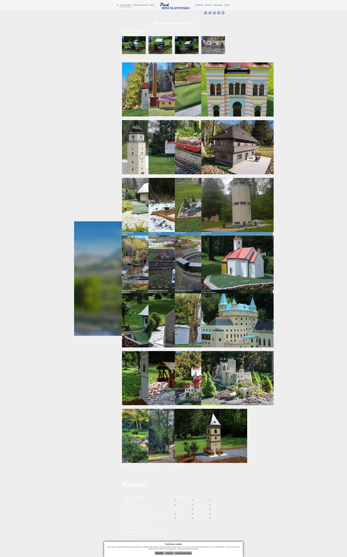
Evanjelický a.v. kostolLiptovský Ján (154, 234)
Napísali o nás (199, 5)
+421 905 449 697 (130, 528)
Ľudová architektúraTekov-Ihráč (128, 349)
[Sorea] (216, 500)
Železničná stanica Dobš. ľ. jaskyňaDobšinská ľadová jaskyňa (185, 176)
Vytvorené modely (125, 5)
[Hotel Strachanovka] (182, 514)
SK (205, 13)
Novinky (152, 5)
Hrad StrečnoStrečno (205, 407)
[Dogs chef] (199, 518)
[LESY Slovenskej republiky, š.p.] (182, 505)
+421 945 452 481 (130, 541)
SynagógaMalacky (204, 118)
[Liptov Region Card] (199, 514)
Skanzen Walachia (180, 233)
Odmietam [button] (169, 553)
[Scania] (182, 518)
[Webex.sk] (216, 505)
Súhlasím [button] (159, 553)
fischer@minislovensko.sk (133, 526)
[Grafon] (216, 514)
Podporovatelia (217, 5)
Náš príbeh (208, 5)
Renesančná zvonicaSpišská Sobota (128, 407)
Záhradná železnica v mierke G (184, 290)
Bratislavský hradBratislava (153, 176)
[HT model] (216, 509)
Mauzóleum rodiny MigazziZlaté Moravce (156, 349)
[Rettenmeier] (199, 500)
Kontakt (226, 5)
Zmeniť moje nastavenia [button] (183, 553)
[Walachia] (199, 509)
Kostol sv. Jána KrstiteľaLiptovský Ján (129, 291)
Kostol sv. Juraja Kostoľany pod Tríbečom (208, 291)
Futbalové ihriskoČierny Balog (180, 118)
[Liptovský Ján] (182, 500)
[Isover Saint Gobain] (199, 505)
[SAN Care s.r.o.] (216, 518)
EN (210, 13)
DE (214, 13)
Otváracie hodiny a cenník (140, 5)
